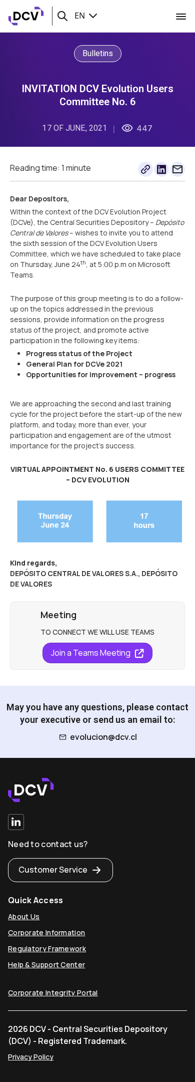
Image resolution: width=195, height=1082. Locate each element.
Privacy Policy (31, 1056)
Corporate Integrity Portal (53, 992)
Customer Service (53, 869)
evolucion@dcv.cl (103, 736)
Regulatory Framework (47, 948)
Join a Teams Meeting (91, 652)
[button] (62, 16)
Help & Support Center (46, 964)
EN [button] (80, 15)
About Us (24, 916)
